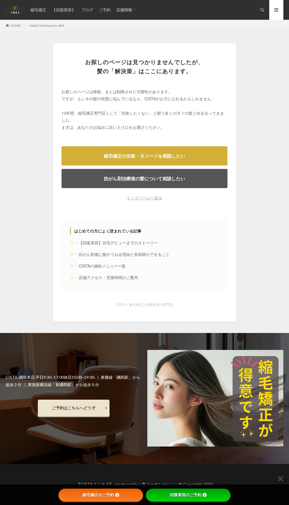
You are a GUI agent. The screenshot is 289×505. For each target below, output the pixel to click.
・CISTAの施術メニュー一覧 (100, 266)
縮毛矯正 (38, 9)
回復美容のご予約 (186, 494)
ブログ (87, 9)
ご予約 (105, 9)
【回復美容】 (64, 9)
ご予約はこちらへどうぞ (73, 407)
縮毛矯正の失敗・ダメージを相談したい (144, 156)
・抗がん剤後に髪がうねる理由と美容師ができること (122, 254)
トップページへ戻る (144, 198)
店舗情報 (124, 9)
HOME (15, 25)
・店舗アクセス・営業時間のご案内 (106, 277)
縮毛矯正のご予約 (98, 494)
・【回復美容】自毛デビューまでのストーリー (116, 242)
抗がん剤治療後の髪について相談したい (144, 178)
